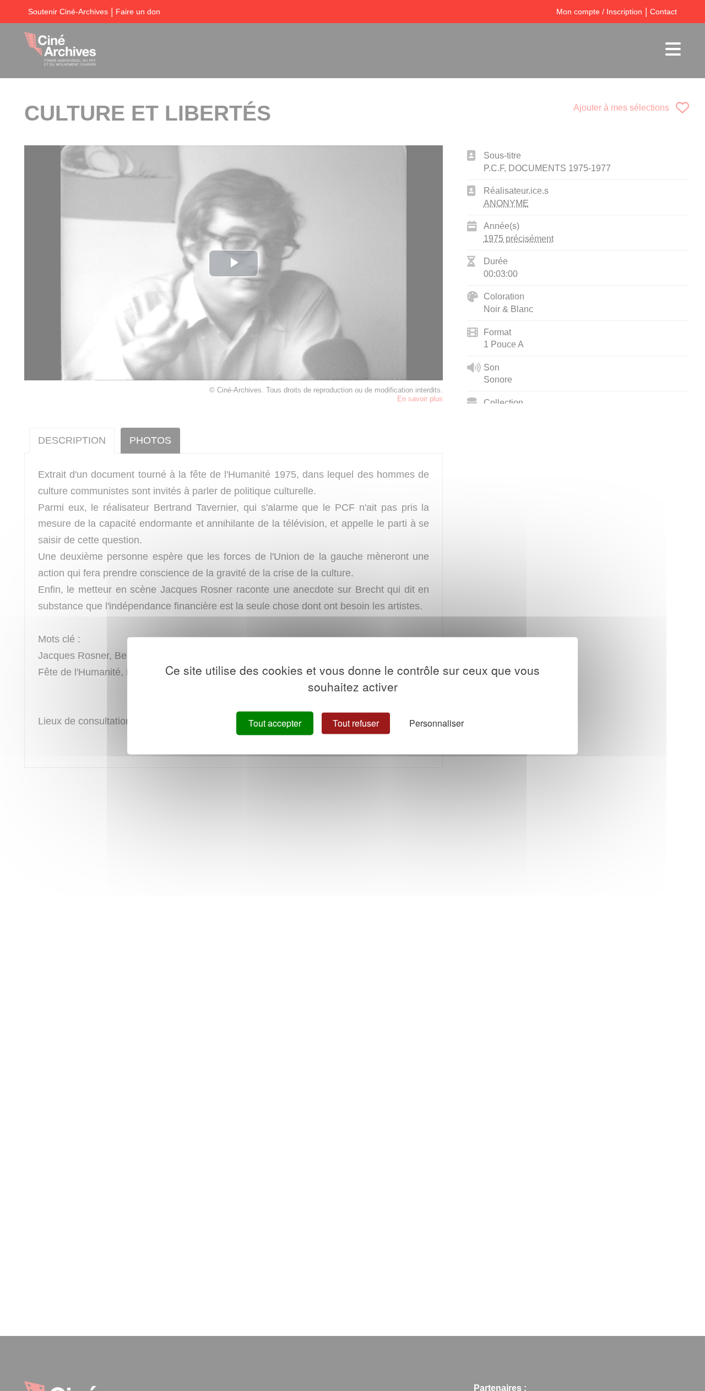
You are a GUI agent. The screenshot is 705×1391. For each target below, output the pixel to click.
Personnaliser (436, 723)
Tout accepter (274, 723)
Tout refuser (356, 723)
